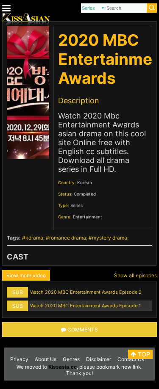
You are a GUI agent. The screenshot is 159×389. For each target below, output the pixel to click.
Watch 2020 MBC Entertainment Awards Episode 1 (85, 306)
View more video (26, 275)
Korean (84, 182)
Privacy (19, 359)
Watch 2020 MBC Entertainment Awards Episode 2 (86, 292)
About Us (45, 359)
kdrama (34, 238)
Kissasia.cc (62, 367)
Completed (85, 193)
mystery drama (109, 238)
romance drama (67, 238)
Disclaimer (98, 359)
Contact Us (130, 359)
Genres (71, 359)
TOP (143, 354)
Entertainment (87, 216)
